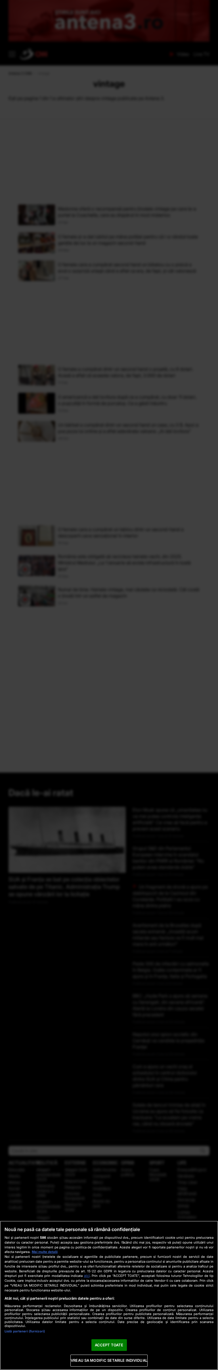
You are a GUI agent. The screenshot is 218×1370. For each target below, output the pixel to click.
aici (87, 1275)
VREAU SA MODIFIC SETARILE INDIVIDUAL (109, 1360)
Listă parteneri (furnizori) (25, 1331)
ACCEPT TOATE (109, 1345)
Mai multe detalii (45, 1252)
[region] (109, 1295)
